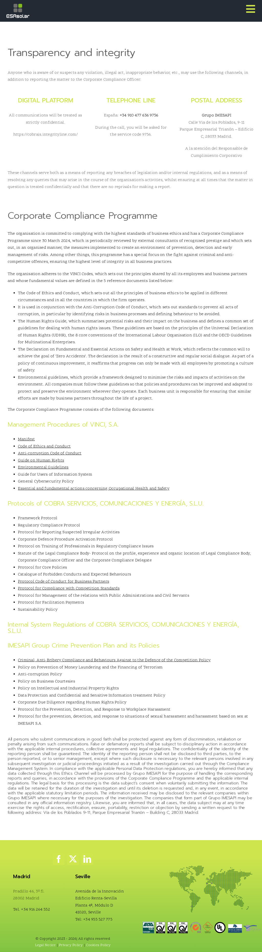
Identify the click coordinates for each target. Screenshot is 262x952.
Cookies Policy (98, 945)
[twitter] (73, 859)
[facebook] (58, 859)
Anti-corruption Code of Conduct (49, 453)
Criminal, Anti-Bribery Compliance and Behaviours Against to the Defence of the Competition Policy (114, 660)
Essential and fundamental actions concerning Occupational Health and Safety (93, 488)
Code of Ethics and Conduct (44, 446)
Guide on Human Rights (41, 460)
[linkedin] (87, 859)
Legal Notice (45, 945)
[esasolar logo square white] (17, 6)
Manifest (26, 439)
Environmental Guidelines (43, 467)
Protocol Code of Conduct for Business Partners (63, 581)
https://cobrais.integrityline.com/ (45, 134)
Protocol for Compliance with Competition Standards (68, 588)
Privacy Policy (71, 945)
